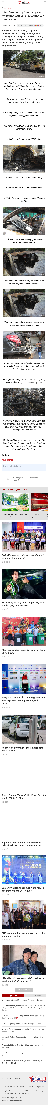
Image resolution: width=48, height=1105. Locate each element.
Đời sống (7, 8)
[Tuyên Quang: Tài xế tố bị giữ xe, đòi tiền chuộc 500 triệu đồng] (24, 777)
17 (17, 1018)
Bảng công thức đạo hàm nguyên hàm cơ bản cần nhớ (22, 1000)
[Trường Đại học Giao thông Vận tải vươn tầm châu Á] (15, 502)
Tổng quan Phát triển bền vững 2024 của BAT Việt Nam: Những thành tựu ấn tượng (23, 700)
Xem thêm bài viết (24, 990)
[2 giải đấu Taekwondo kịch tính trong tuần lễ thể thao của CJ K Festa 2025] (24, 824)
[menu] (3, 2)
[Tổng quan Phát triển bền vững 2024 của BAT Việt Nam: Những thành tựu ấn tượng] (24, 679)
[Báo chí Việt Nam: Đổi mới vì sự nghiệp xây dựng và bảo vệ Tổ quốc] (24, 869)
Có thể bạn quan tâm (14, 490)
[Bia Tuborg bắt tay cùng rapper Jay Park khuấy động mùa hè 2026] (24, 584)
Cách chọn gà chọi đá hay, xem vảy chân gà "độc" (20, 1024)
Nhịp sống (6, 562)
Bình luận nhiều (35, 996)
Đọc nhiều (13, 996)
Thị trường (7, 754)
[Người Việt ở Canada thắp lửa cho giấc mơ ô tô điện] (24, 729)
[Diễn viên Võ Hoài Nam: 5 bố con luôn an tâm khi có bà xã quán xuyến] (24, 960)
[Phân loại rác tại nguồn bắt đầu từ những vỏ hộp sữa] (24, 631)
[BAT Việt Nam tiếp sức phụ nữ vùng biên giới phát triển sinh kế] (24, 537)
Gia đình (5, 985)
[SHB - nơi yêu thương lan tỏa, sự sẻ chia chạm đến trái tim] (24, 914)
